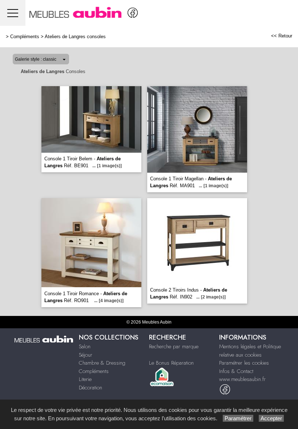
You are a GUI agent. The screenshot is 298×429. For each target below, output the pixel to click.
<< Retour (281, 36)
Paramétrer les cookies (244, 363)
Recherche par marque (173, 346)
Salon (84, 346)
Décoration (90, 388)
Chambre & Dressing (102, 363)
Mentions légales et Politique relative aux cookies (250, 350)
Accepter (271, 418)
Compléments (24, 36)
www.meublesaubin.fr (242, 379)
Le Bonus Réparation (171, 363)
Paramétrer (238, 418)
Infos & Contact (236, 371)
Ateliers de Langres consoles (75, 36)
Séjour (85, 355)
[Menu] (12, 13)
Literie (85, 379)
